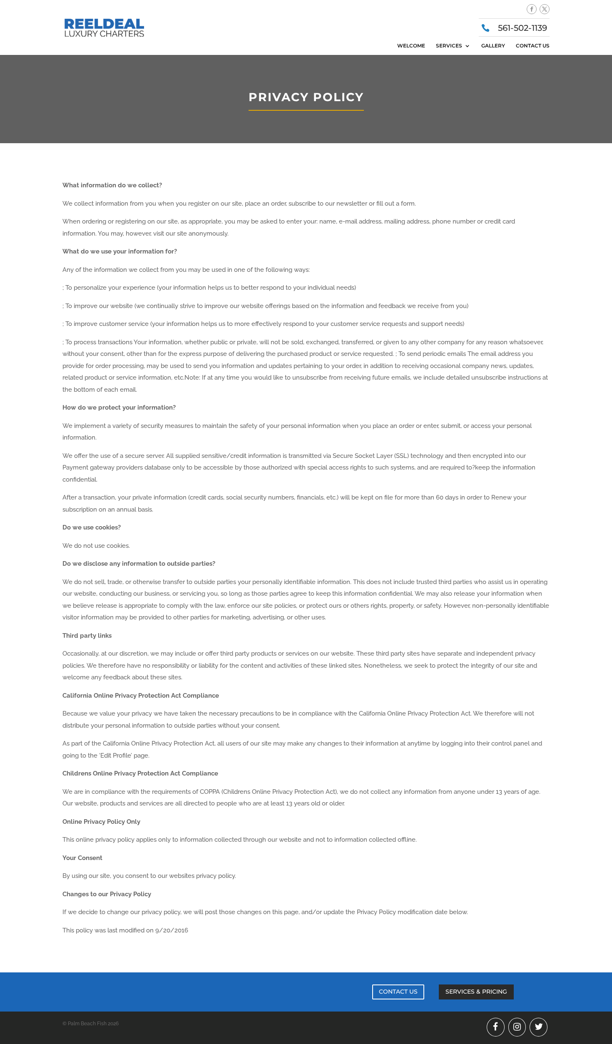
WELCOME (411, 46)
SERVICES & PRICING (476, 991)
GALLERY (493, 46)
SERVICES (449, 46)
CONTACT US (533, 46)
